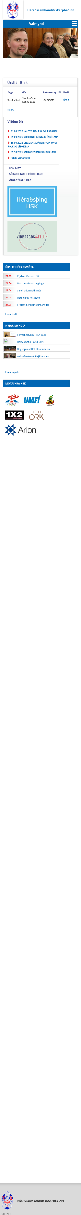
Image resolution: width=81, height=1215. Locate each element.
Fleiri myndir (12, 372)
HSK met (15, 168)
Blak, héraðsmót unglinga (30, 283)
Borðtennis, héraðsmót (29, 297)
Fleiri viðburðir (20, 157)
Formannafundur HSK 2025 (31, 334)
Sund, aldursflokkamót (29, 290)
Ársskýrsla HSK (20, 180)
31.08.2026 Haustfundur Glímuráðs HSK (34, 131)
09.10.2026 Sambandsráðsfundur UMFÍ (33, 152)
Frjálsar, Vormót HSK (28, 276)
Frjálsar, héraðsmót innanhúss (33, 304)
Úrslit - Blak (17, 83)
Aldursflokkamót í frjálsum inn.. (33, 356)
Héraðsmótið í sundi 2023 (30, 341)
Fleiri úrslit (11, 314)
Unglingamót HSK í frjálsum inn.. (34, 349)
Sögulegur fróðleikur (26, 174)
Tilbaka (10, 109)
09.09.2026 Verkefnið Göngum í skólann (35, 136)
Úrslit (66, 99)
